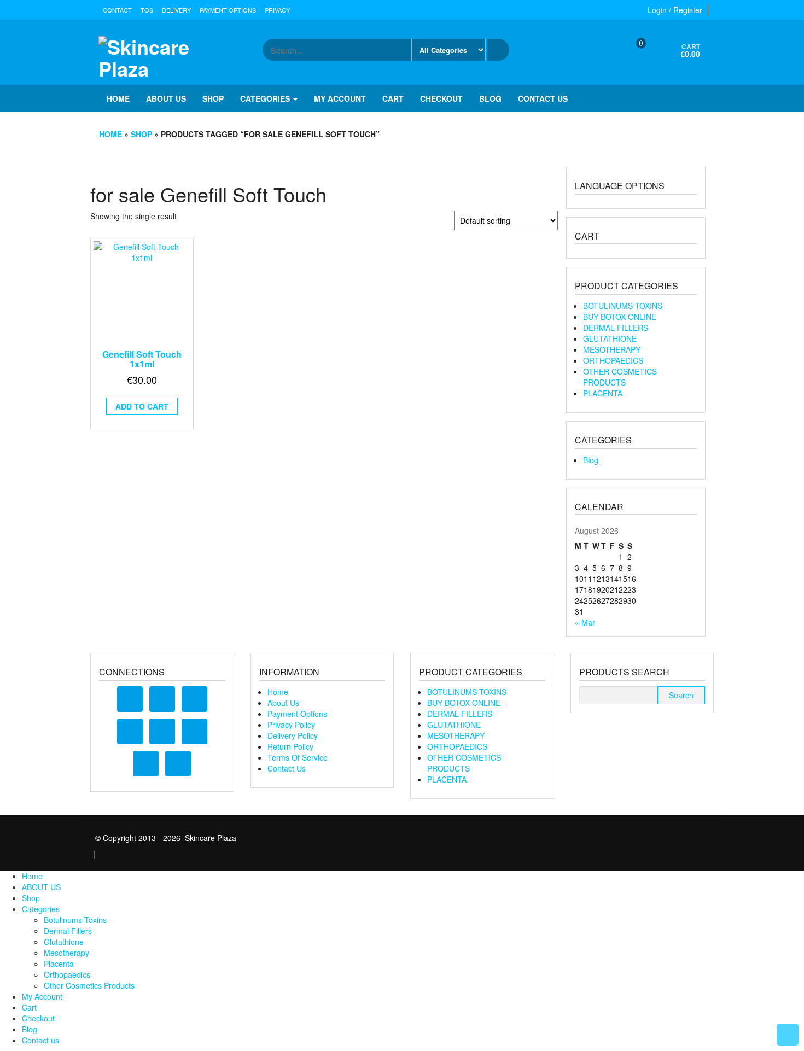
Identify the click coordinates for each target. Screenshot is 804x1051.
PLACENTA (602, 393)
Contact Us (286, 768)
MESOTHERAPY (611, 349)
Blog (490, 98)
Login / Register (675, 9)
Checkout (441, 98)
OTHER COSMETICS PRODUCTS (620, 377)
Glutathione (64, 941)
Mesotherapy (66, 952)
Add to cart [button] (141, 406)
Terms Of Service (297, 757)
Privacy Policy (291, 724)
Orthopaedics (67, 974)
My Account (340, 98)
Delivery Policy (292, 735)
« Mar (585, 622)
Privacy (277, 9)
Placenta (59, 963)
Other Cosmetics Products (89, 985)
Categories (266, 98)
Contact (117, 9)
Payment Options (228, 9)
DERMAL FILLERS (615, 327)
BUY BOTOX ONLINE (619, 316)
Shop (213, 98)
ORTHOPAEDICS (613, 360)
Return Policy (290, 746)
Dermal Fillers (68, 930)
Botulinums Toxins (75, 919)
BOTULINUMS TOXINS (622, 305)
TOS (147, 9)
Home (118, 98)
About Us (283, 702)
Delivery (176, 9)
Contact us (543, 98)
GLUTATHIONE (610, 338)
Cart (393, 98)
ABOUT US (166, 98)
